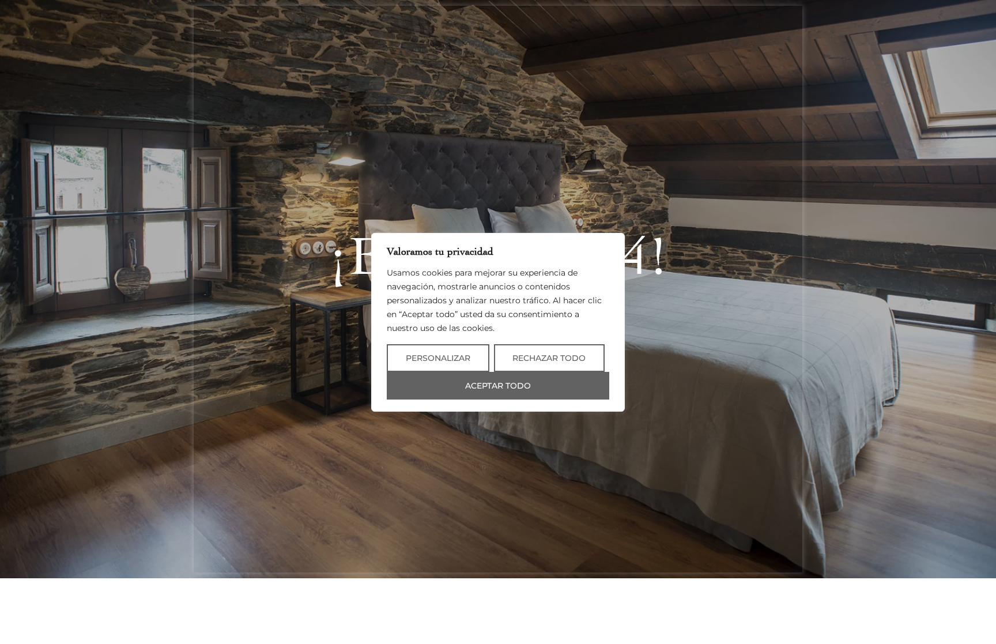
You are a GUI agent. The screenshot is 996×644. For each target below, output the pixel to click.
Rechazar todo (549, 358)
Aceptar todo (498, 386)
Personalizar (438, 358)
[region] (498, 322)
